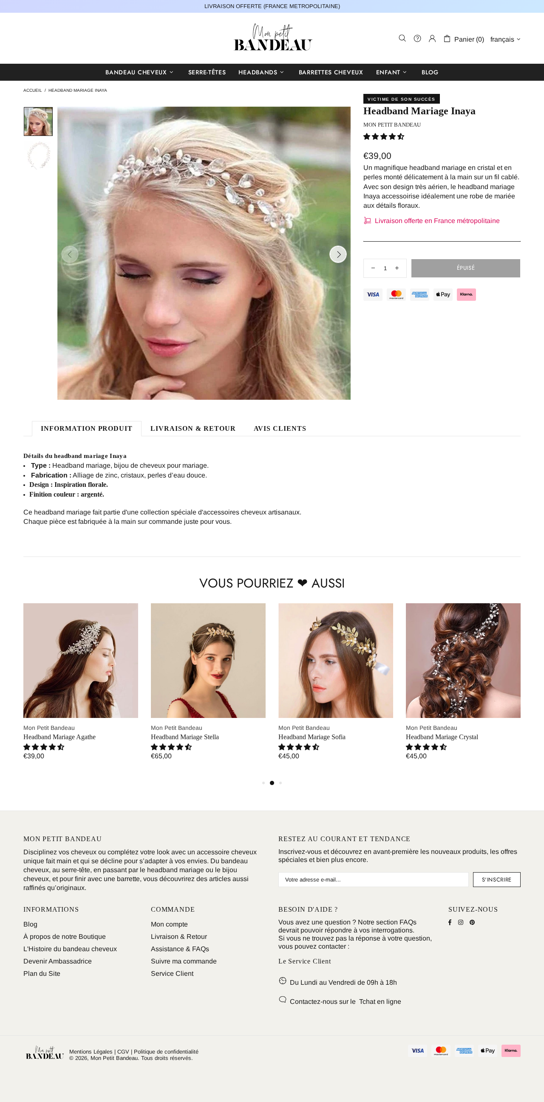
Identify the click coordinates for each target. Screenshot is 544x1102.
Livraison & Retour (179, 936)
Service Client (172, 973)
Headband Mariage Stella (185, 736)
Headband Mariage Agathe (59, 736)
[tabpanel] (80, 690)
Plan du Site (41, 973)
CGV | (124, 1051)
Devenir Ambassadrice (57, 961)
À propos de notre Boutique (64, 936)
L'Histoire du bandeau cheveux (70, 948)
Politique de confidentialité (166, 1051)
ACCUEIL (32, 90)
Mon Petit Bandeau (272, 38)
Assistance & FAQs (180, 948)
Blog (30, 924)
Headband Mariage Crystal (442, 736)
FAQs (408, 922)
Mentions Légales (91, 1051)
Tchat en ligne (380, 1001)
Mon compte (169, 924)
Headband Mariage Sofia (312, 736)
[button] (383, 136)
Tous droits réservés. (167, 1058)
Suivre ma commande (184, 961)
